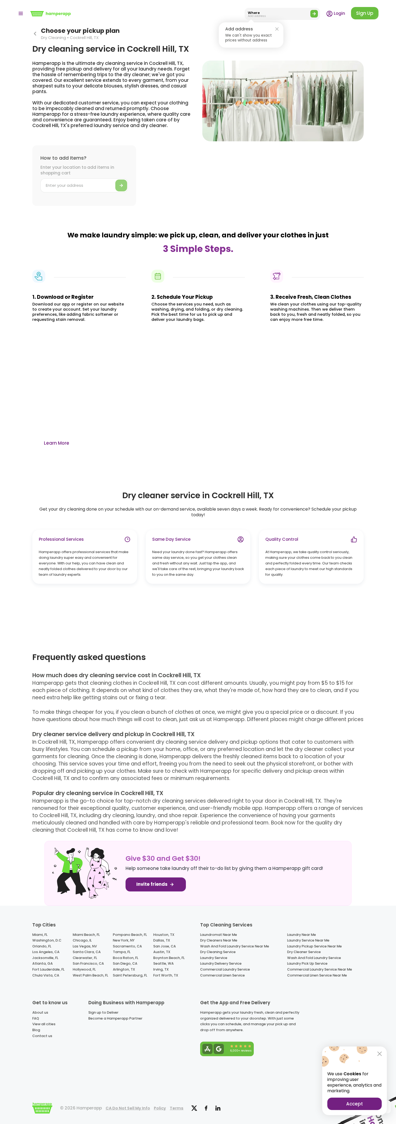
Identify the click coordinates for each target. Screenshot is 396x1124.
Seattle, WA (163, 963)
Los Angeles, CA (46, 952)
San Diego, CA (125, 963)
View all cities (43, 1024)
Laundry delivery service (221, 963)
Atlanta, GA (42, 963)
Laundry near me (301, 934)
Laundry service (213, 958)
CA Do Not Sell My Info (128, 1108)
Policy (160, 1108)
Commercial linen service (222, 975)
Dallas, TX (161, 940)
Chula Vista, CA (45, 975)
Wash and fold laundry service (314, 958)
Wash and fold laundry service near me (234, 946)
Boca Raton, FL (125, 958)
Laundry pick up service (307, 963)
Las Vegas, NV (85, 946)
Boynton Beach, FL (169, 958)
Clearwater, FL (85, 958)
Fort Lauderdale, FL (48, 969)
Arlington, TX (124, 969)
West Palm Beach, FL (90, 975)
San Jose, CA (164, 946)
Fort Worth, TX (165, 975)
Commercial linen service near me (317, 975)
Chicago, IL (82, 940)
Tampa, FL (121, 952)
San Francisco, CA (88, 963)
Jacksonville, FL (45, 958)
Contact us (42, 1036)
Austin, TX (161, 952)
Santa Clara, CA (87, 952)
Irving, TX (161, 969)
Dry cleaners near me (218, 940)
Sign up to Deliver (103, 1012)
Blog (36, 1030)
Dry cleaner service (304, 952)
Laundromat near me (218, 934)
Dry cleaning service (218, 952)
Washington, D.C (46, 940)
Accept (354, 1104)
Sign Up (364, 13)
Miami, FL (39, 934)
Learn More (56, 443)
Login (339, 13)
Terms (176, 1108)
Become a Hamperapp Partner (115, 1018)
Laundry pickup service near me (314, 946)
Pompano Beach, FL (130, 934)
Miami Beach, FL (86, 934)
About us (40, 1012)
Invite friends (152, 884)
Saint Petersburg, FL (130, 975)
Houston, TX (163, 934)
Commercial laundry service (225, 969)
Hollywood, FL (84, 969)
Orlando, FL (41, 946)
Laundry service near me (308, 940)
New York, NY (123, 940)
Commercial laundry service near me (319, 969)
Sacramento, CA (127, 946)
